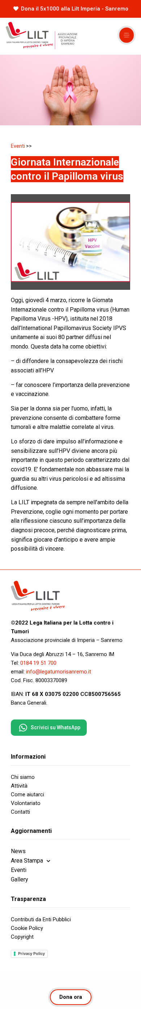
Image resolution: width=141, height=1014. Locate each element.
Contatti (20, 812)
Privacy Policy (31, 953)
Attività (19, 786)
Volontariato (25, 803)
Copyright (22, 937)
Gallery (19, 879)
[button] (127, 35)
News (18, 851)
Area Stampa (27, 860)
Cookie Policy (27, 928)
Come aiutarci (27, 794)
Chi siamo (23, 777)
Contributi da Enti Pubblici (41, 919)
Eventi (18, 146)
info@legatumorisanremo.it (58, 671)
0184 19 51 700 (38, 663)
